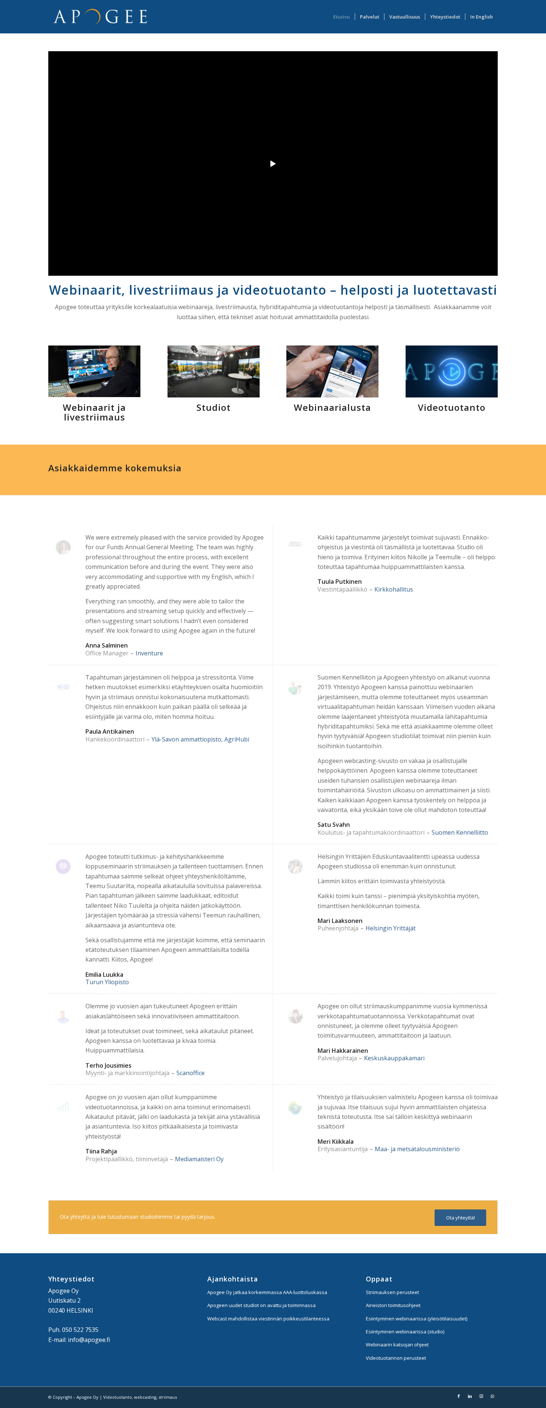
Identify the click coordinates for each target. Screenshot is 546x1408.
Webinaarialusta (332, 407)
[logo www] (100, 16)
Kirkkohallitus (393, 589)
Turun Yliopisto (107, 982)
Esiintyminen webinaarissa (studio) (405, 1331)
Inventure (149, 653)
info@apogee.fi (89, 1340)
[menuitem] (341, 16)
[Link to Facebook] (458, 1396)
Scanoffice (190, 1073)
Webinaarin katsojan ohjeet (397, 1344)
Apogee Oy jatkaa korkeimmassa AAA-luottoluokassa (267, 1292)
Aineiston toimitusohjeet (393, 1305)
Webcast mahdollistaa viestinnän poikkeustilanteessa (268, 1318)
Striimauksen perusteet (392, 1292)
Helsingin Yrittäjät (390, 928)
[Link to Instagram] (481, 1396)
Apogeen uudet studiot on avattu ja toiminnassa (261, 1305)
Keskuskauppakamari (394, 1058)
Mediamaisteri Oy (199, 1159)
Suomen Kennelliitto (460, 832)
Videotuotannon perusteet (396, 1358)
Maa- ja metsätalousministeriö (417, 1149)
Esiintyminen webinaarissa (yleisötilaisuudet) (416, 1318)
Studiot (213, 407)
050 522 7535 (80, 1330)
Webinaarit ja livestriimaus (94, 412)
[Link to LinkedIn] (469, 1396)
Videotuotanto (451, 407)
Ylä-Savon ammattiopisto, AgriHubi (200, 739)
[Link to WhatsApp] (492, 1396)
